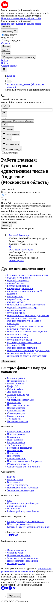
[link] (6, 53)
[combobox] (15, 99)
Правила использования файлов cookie (21, 23)
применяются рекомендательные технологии (26, 570)
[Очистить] (5, 106)
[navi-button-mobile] (4, 69)
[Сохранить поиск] (4, 114)
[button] (4, 60)
